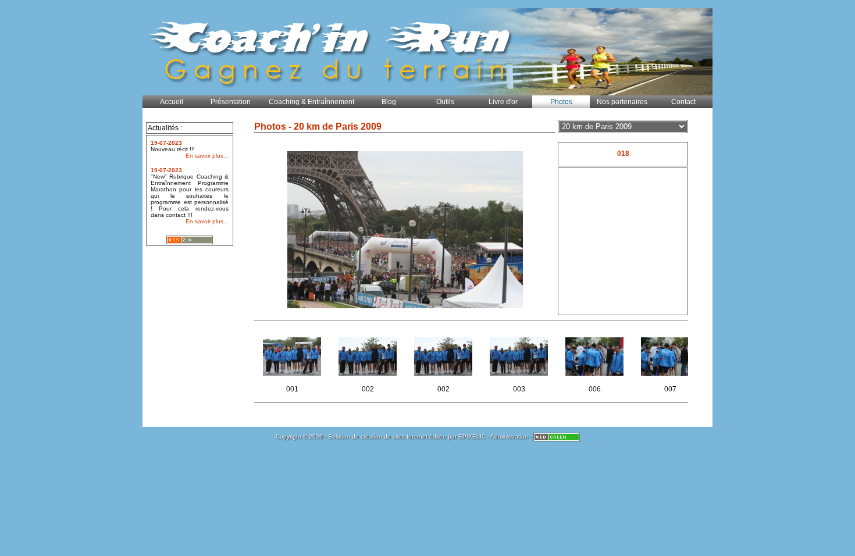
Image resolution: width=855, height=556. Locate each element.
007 (684, 372)
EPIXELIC (472, 436)
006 (609, 372)
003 (533, 372)
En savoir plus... (207, 155)
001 (306, 372)
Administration (509, 436)
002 (382, 372)
